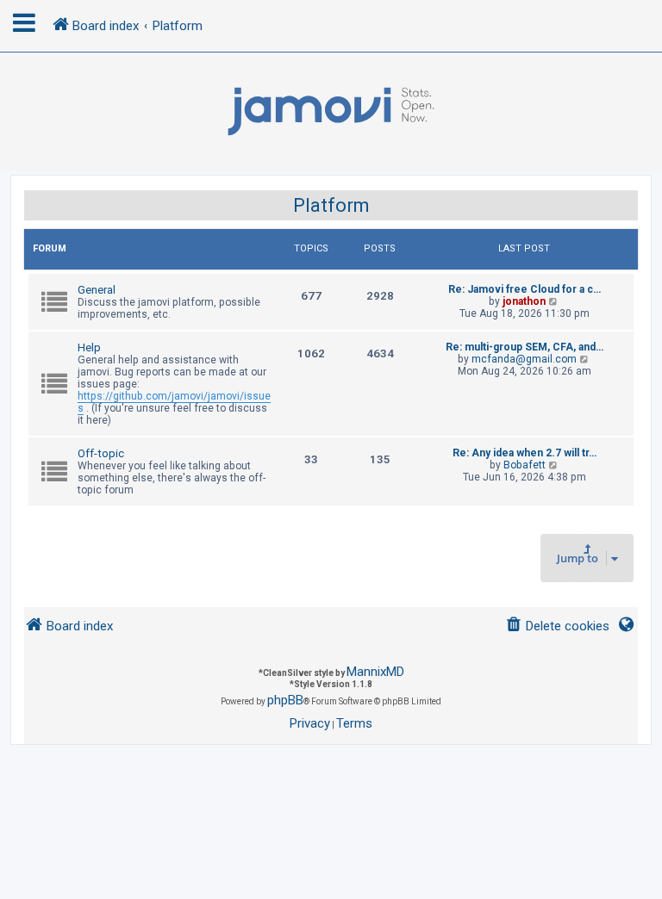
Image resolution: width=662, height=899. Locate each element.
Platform (331, 205)
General (97, 289)
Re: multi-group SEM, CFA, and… (524, 347)
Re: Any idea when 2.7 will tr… (524, 453)
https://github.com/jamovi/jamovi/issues (174, 402)
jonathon (524, 301)
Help (89, 347)
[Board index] (331, 112)
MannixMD (375, 671)
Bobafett (524, 465)
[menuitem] (557, 626)
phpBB (285, 700)
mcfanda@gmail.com (524, 359)
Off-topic (101, 453)
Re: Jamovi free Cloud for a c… (524, 289)
